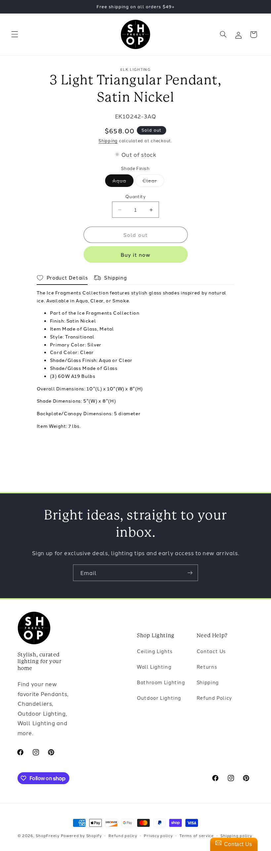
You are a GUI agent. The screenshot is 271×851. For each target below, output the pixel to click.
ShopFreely (47, 835)
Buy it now (136, 254)
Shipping (108, 140)
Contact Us (211, 651)
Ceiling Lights (155, 651)
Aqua (123, 182)
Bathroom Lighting (161, 682)
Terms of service (196, 835)
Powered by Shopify (81, 835)
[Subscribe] (190, 572)
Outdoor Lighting (159, 697)
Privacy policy (158, 835)
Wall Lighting (154, 666)
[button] (14, 34)
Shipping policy (236, 835)
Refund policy (122, 835)
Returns (207, 666)
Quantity (135, 196)
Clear (153, 182)
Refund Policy (214, 697)
